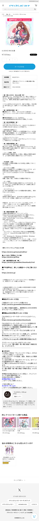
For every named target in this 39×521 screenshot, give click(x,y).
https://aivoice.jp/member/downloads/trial (18, 262)
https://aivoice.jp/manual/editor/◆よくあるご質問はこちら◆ (14, 253)
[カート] (36, 5)
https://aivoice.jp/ (9, 273)
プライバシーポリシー (13, 512)
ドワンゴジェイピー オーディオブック (19, 500)
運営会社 (7, 510)
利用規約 (29, 510)
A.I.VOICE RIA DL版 (8, 15)
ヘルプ (22, 512)
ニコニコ (34, 504)
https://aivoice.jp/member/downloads (16, 304)
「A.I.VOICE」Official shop (19, 14)
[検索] (35, 9)
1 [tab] (18, 46)
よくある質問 (28, 512)
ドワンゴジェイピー (8, 504)
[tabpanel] (19, 31)
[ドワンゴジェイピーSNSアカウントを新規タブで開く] (19, 490)
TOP (3, 14)
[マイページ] (3, 5)
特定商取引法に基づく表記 (19, 510)
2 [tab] (20, 46)
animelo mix (22, 504)
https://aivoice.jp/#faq (11, 258)
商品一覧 (8, 14)
